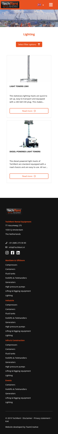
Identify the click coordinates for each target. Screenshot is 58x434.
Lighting (9, 295)
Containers (10, 269)
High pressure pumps (15, 286)
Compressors (11, 265)
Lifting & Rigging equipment (18, 291)
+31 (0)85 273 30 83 (17, 243)
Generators (10, 282)
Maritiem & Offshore (15, 260)
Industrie (9, 300)
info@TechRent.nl (17, 247)
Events (8, 380)
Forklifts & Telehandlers (16, 278)
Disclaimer (27, 418)
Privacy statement (42, 418)
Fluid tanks (10, 273)
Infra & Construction (15, 340)
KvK (7, 421)
